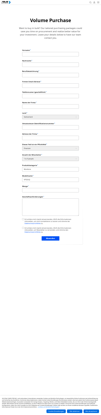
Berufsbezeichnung (30, 71)
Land (24, 113)
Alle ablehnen (75, 411)
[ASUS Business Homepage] (6, 2)
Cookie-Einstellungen (56, 411)
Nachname (26, 61)
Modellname (27, 176)
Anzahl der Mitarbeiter (31, 155)
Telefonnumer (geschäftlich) (34, 92)
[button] (90, 2)
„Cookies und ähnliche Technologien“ (48, 407)
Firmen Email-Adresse (31, 82)
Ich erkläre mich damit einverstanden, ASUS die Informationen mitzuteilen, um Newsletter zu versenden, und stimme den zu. (48, 230)
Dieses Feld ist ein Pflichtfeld (34, 144)
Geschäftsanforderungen (32, 197)
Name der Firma (29, 102)
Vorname (26, 50)
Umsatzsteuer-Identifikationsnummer (38, 123)
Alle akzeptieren (91, 411)
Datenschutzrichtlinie (33, 223)
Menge (25, 186)
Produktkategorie (29, 165)
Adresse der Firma (29, 134)
